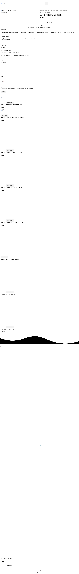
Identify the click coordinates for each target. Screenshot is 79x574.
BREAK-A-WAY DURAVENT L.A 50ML (12, 152)
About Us (23, 353)
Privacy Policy (24, 357)
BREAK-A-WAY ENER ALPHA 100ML (12, 187)
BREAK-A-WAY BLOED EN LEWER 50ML (13, 118)
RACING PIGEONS (48, 10)
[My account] (77, 4)
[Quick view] (2, 100)
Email (2, 81)
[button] (10, 103)
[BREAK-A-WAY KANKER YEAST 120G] (13, 203)
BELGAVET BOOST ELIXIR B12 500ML (12, 105)
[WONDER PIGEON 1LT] (13, 310)
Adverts (22, 348)
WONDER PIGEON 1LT (8, 329)
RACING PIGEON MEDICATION (60, 10)
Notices (22, 350)
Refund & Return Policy (26, 361)
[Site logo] (6, 3)
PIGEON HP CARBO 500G (8, 294)
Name (2, 76)
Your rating (3, 57)
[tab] (31, 27)
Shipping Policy (24, 359)
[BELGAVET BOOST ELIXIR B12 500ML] (4, 97)
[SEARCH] (46, 3)
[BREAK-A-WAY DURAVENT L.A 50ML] (13, 133)
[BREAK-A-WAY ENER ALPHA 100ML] (13, 168)
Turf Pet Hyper (7, 445)
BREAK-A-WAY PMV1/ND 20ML (10, 259)
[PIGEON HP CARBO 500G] (13, 275)
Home (41, 10)
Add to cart (49, 22)
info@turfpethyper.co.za (10, 1)
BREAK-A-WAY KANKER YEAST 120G (12, 222)
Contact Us (23, 355)
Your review (3, 62)
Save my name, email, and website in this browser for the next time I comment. (17, 88)
